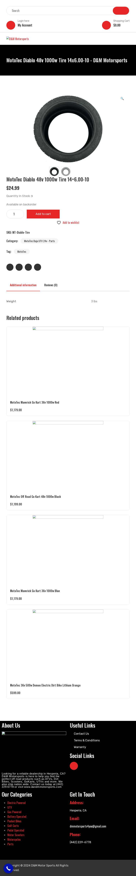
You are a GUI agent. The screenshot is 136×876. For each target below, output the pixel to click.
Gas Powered (14, 812)
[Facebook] (74, 766)
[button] (122, 98)
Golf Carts (13, 826)
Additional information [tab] (23, 285)
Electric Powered (16, 803)
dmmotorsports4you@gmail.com (88, 826)
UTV (9, 807)
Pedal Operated (15, 830)
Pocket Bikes (14, 821)
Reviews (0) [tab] (50, 285)
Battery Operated (16, 816)
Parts (10, 844)
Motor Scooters (15, 835)
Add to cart (43, 214)
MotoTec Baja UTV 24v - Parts (39, 241)
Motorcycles (14, 839)
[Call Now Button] (8, 868)
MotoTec (21, 251)
